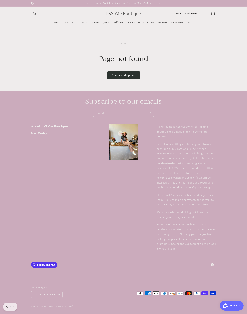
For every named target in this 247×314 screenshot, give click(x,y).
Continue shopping (123, 75)
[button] (34, 13)
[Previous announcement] (87, 3)
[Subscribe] (150, 113)
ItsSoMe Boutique (47, 306)
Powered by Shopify (64, 306)
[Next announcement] (159, 3)
